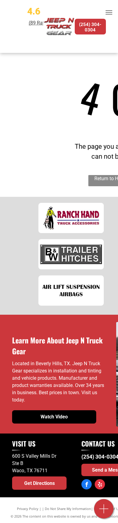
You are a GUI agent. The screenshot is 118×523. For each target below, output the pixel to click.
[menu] (109, 12)
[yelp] (100, 485)
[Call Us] (103, 512)
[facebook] (86, 485)
